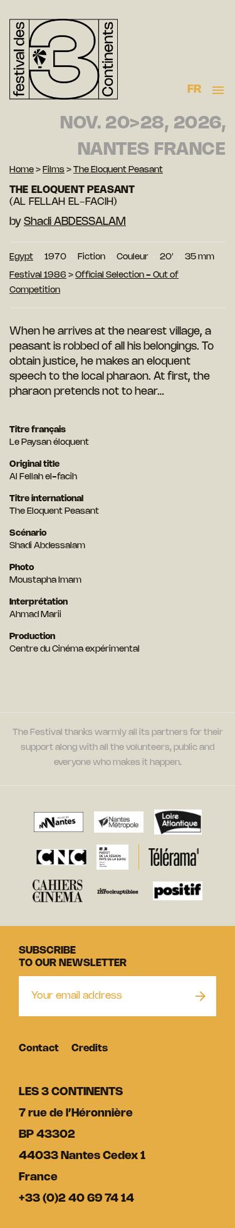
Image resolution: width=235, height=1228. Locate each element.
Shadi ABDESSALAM (75, 222)
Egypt (21, 257)
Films (54, 170)
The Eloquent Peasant (118, 170)
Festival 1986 (37, 275)
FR (194, 90)
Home (21, 170)
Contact (39, 1048)
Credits (89, 1048)
